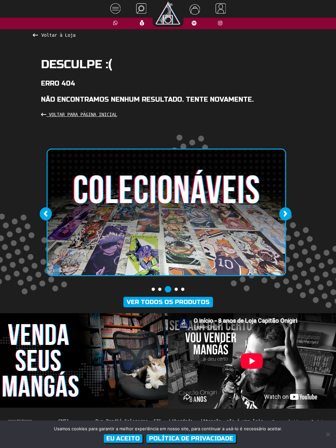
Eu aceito (123, 438)
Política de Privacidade (191, 438)
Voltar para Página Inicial (81, 114)
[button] (153, 289)
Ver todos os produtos (168, 302)
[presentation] (45, 214)
